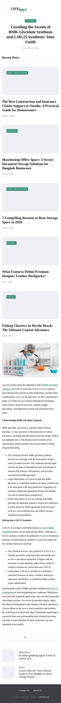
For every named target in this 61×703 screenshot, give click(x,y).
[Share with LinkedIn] (46, 637)
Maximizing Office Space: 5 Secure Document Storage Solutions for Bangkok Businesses (27, 164)
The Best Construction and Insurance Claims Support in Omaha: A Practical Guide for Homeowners (30, 106)
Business (12, 131)
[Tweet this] (38, 637)
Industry (30, 21)
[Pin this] (49, 637)
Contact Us (24, 690)
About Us (37, 690)
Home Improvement (17, 73)
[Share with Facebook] (35, 637)
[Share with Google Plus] (42, 637)
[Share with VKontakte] (53, 637)
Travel (11, 297)
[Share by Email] (56, 637)
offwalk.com (44, 697)
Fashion (11, 243)
